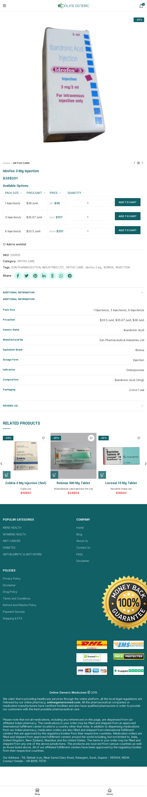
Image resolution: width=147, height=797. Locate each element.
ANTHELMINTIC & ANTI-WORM (22, 554)
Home (6, 163)
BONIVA (109, 267)
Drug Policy (10, 591)
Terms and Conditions (16, 598)
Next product (142, 163)
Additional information (18, 292)
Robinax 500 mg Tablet (73, 483)
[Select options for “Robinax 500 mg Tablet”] (54, 475)
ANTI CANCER (11, 540)
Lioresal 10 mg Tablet (121, 483)
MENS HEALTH (12, 527)
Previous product (134, 163)
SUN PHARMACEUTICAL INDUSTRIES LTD (37, 267)
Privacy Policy (12, 578)
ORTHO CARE (21, 163)
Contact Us (83, 547)
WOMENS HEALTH (14, 534)
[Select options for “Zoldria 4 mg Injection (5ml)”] (7, 475)
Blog (79, 534)
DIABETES (9, 547)
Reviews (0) (10, 406)
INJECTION (123, 267)
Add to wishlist (16, 244)
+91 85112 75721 (35, 761)
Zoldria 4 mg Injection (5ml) (25, 483)
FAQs (79, 554)
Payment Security (14, 611)
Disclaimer (82, 560)
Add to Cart (128, 202)
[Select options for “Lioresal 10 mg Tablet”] (102, 475)
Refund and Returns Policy (19, 605)
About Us (82, 540)
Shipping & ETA (12, 618)
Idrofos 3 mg (93, 267)
